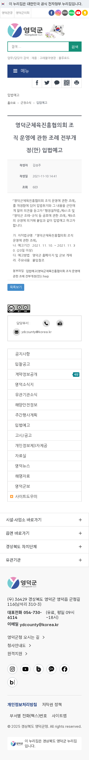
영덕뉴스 (22, 466)
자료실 (20, 456)
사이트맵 (59, 715)
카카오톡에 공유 (57, 83)
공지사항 (22, 354)
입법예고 (22, 425)
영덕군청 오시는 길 (23, 637)
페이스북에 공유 (37, 83)
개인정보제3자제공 (31, 446)
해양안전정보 (26, 405)
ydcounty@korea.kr (37, 332)
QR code (67, 83)
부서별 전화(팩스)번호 (28, 715)
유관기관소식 (26, 395)
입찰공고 (22, 364)
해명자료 (22, 476)
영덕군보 (22, 486)
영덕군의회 (22, 12)
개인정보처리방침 (22, 704)
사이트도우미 (26, 496)
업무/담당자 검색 (18, 58)
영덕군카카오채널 (85, 13)
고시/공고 (23, 435)
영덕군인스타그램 (58, 13)
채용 (34, 58)
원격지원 (14, 653)
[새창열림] (18, 308)
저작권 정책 (52, 704)
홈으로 (11, 103)
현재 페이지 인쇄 (77, 83)
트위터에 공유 (47, 83)
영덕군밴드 (65, 13)
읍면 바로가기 (17, 533)
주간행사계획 (26, 415)
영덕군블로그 (71, 13)
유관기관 (13, 560)
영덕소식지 (24, 384)
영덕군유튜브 (78, 13)
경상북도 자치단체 (21, 546)
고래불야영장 (48, 58)
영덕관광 (7, 12)
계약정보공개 (26, 374)
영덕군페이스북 (51, 13)
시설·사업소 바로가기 (24, 519)
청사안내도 (16, 645)
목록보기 (16, 287)
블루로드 (64, 58)
